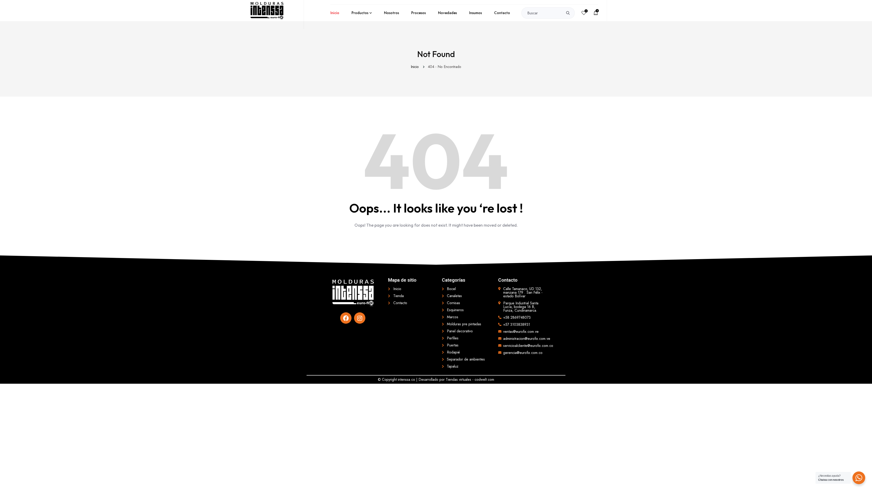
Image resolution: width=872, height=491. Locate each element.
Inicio (334, 12)
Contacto (502, 12)
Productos (360, 12)
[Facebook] (346, 318)
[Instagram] (359, 318)
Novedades (447, 12)
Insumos (475, 12)
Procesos (418, 12)
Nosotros (391, 12)
